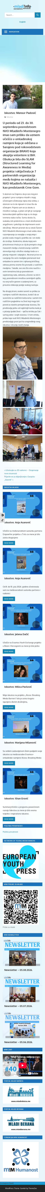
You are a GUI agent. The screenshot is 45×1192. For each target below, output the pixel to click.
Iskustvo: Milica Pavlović (18, 686)
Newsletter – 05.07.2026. (18, 1006)
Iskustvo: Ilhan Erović (16, 798)
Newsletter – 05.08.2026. (18, 969)
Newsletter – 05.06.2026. (18, 1042)
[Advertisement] (22, 59)
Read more (8, 543)
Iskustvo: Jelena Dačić (16, 634)
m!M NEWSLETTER (11, 935)
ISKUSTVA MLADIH (11, 487)
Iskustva (10, 117)
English (22, 22)
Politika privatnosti (10, 832)
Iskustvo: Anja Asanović (17, 522)
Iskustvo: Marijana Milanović (20, 742)
